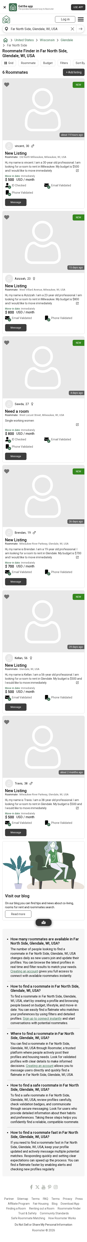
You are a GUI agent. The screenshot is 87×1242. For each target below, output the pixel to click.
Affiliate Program (19, 1203)
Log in (65, 19)
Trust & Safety (27, 1213)
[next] (80, 29)
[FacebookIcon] (31, 1187)
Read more (18, 914)
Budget (48, 63)
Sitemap (22, 1198)
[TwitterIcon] (37, 1187)
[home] (6, 40)
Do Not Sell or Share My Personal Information (43, 1224)
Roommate (28, 63)
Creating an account (24, 971)
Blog (54, 1203)
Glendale (67, 40)
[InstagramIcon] (56, 1187)
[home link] (6, 19)
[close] (5, 7)
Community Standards (54, 1213)
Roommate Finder (69, 1208)
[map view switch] (43, 922)
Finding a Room (16, 1208)
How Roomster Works (62, 1218)
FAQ (45, 1198)
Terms (35, 1198)
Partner (9, 1198)
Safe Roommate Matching (28, 1218)
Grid (10, 63)
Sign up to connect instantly (42, 1018)
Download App (70, 1203)
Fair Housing (41, 1203)
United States (24, 40)
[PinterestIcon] (50, 1187)
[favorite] (7, 85)
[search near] (6, 29)
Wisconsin (47, 40)
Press (79, 1198)
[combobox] (39, 29)
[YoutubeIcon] (43, 1187)
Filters (64, 63)
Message (16, 202)
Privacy (67, 1198)
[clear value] (72, 29)
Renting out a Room (41, 1208)
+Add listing (74, 72)
